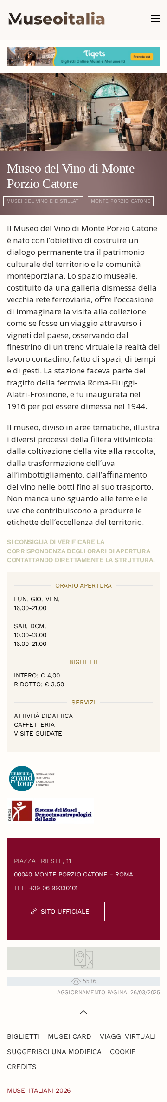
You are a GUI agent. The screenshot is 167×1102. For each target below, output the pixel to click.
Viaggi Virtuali (128, 1036)
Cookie (123, 1052)
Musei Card (69, 1036)
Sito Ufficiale (65, 911)
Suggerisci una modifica (54, 1052)
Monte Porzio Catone (120, 201)
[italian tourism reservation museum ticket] (83, 56)
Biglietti (23, 1036)
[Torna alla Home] (56, 18)
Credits (22, 1066)
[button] (155, 18)
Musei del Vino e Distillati (43, 201)
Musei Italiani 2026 (39, 1090)
